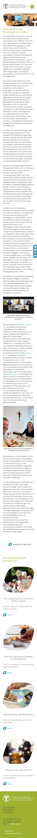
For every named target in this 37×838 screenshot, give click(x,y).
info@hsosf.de (15, 824)
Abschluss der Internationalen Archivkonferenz (18, 657)
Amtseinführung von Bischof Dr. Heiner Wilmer (19, 599)
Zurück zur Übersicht (22, 544)
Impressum (9, 831)
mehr (9, 615)
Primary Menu (32, 7)
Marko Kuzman (15, 374)
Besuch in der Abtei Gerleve (18, 770)
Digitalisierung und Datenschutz (18, 714)
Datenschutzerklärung (13, 833)
